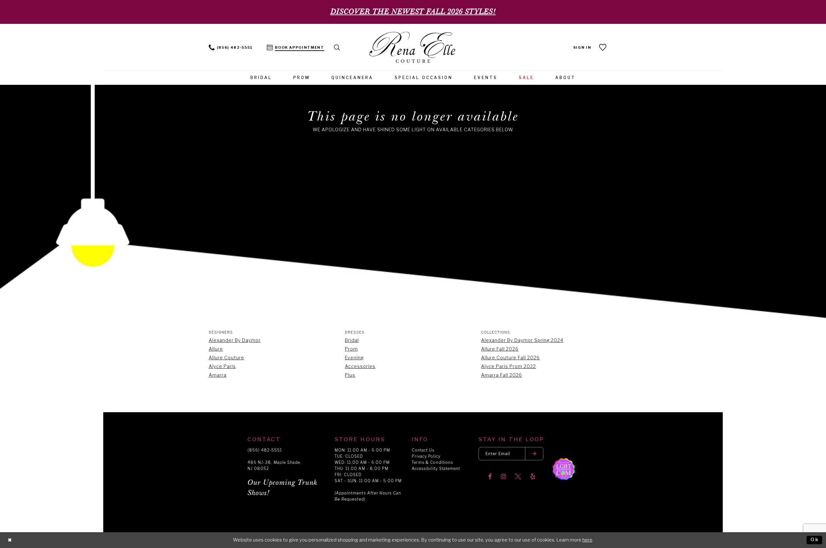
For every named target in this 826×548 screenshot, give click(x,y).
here (587, 540)
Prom (351, 349)
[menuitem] (231, 47)
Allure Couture (226, 357)
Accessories (360, 366)
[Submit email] (534, 453)
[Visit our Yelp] (532, 476)
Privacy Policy (426, 456)
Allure (216, 349)
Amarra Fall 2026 (501, 375)
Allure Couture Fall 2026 (510, 357)
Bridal (352, 340)
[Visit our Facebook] (490, 476)
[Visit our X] (518, 477)
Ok (815, 540)
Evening (354, 357)
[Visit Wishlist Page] (603, 47)
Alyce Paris (222, 366)
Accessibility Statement (436, 468)
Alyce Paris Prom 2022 (508, 366)
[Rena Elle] (413, 48)
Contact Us (423, 450)
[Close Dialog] (10, 540)
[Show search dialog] (337, 47)
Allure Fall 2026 (500, 349)
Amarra (218, 375)
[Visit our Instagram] (503, 476)
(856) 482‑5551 (264, 450)
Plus (350, 375)
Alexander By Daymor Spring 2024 (522, 340)
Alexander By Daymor (235, 340)
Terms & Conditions (432, 462)
